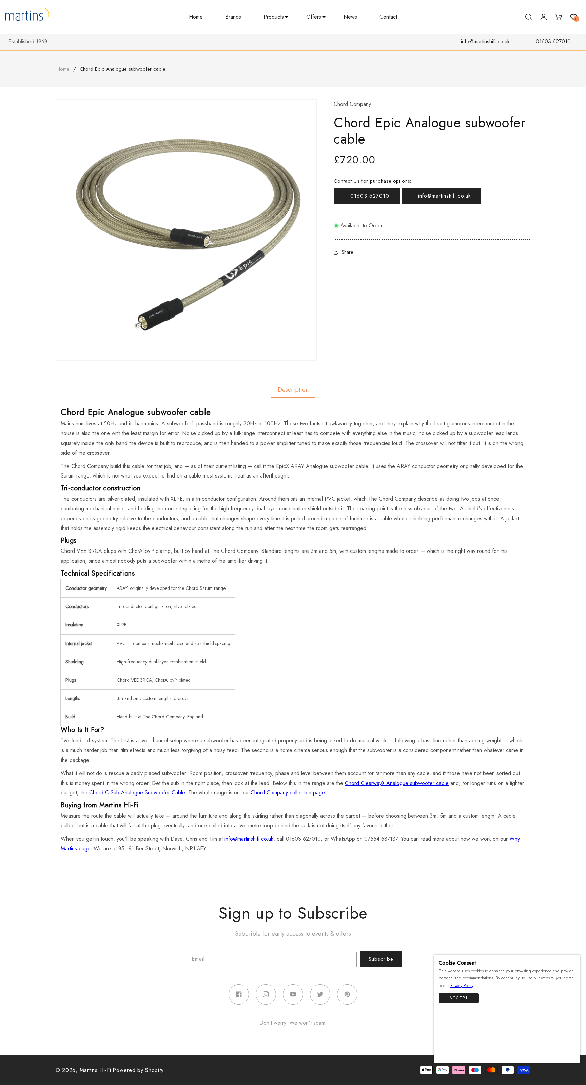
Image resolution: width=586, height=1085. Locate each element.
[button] (273, 17)
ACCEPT (458, 998)
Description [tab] (293, 389)
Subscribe (381, 959)
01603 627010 (553, 41)
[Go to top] (571, 1054)
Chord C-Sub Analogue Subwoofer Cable (137, 793)
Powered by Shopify (138, 1070)
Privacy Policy (461, 986)
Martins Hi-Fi (95, 1070)
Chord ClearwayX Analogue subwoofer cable (397, 783)
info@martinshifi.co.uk (485, 41)
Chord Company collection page (288, 793)
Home (63, 69)
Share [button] (347, 252)
